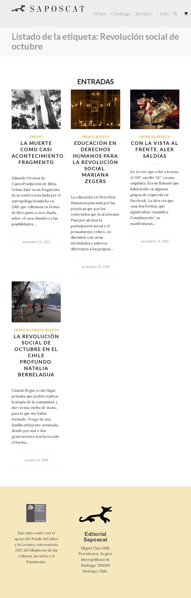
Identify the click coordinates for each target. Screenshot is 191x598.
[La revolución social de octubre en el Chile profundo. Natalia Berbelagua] (36, 301)
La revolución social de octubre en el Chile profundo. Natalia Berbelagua (36, 355)
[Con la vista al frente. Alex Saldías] (154, 109)
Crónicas (147, 137)
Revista (102, 137)
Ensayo (36, 137)
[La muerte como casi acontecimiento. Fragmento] (36, 109)
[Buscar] (175, 13)
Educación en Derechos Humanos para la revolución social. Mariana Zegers (95, 162)
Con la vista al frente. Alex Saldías (154, 149)
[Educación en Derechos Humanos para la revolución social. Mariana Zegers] (95, 109)
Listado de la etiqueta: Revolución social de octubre (95, 41)
